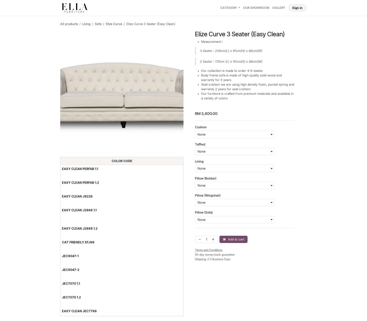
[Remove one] (199, 239)
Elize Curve (114, 24)
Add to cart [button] (235, 239)
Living (86, 24)
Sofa (98, 24)
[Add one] (214, 239)
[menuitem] (230, 8)
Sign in (297, 8)
